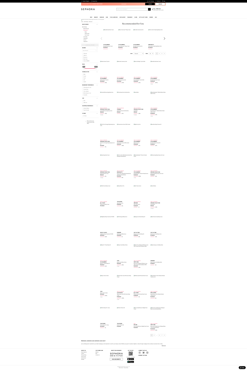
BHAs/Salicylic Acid (87, 93)
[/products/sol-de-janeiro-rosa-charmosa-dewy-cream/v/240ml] (125, 36)
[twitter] (143, 353)
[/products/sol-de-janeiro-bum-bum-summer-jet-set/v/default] (140, 36)
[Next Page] (164, 53)
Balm (84, 74)
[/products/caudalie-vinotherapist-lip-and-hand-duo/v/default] (124, 99)
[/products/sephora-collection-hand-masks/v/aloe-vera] (158, 193)
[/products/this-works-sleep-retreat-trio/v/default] (124, 193)
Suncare (84, 39)
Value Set (85, 102)
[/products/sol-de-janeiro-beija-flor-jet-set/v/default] (141, 131)
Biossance (85, 57)
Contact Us (98, 354)
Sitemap (82, 359)
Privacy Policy (83, 354)
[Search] (149, 9)
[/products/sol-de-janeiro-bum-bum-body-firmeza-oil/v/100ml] (158, 131)
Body (86, 31)
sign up (160, 4)
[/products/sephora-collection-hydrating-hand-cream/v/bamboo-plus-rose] (107, 162)
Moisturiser (85, 30)
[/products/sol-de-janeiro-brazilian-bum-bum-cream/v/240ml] (110, 36)
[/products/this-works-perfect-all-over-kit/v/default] (124, 314)
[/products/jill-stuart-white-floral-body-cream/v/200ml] (107, 193)
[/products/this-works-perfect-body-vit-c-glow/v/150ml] (107, 314)
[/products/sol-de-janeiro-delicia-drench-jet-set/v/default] (107, 68)
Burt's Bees (86, 59)
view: (147, 53)
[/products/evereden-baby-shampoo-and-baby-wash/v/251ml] (158, 252)
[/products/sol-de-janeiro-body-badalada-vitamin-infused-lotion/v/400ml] (141, 162)
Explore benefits (116, 359)
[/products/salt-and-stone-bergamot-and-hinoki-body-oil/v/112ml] (141, 223)
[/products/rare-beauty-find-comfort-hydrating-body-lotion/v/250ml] (155, 36)
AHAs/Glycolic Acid (87, 87)
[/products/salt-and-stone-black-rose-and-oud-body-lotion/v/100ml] (158, 223)
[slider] (84, 68)
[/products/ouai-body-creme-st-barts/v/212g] (107, 282)
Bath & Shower (86, 28)
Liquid (85, 81)
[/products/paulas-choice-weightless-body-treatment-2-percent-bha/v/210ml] (107, 223)
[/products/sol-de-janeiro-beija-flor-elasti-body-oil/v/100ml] (107, 252)
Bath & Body (84, 26)
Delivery (97, 352)
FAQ (96, 353)
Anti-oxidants (86, 91)
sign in (150, 4)
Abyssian (85, 53)
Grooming (85, 36)
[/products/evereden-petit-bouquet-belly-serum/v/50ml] (124, 223)
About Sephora (84, 352)
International (83, 357)
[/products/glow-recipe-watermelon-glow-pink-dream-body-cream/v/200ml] (124, 282)
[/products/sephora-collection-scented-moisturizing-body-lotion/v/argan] (107, 99)
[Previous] (101, 38)
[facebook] (139, 353)
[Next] (164, 38)
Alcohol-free (86, 89)
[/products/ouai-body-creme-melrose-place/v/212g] (124, 252)
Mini (84, 100)
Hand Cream (87, 33)
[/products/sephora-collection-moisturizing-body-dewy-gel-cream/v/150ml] (158, 162)
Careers (82, 353)
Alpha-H (85, 55)
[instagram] (147, 353)
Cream (85, 76)
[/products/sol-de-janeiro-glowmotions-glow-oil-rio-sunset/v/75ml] (124, 131)
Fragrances (85, 41)
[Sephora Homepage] (88, 9)
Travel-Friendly (86, 110)
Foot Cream (87, 35)
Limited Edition (86, 108)
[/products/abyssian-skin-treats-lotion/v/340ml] (141, 193)
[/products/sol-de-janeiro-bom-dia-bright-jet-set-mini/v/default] (141, 68)
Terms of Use (83, 356)
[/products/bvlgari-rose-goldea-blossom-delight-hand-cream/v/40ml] (141, 314)
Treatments (85, 38)
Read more (164, 345)
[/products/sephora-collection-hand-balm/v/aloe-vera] (141, 99)
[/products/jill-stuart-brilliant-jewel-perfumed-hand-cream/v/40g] (141, 282)
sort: (131, 53)
